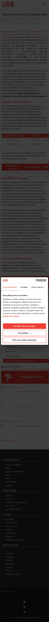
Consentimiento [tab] (10, 287)
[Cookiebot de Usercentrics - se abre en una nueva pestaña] (35, 280)
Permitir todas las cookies (24, 326)
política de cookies (11, 316)
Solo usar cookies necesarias (24, 340)
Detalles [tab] (24, 287)
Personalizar (23, 333)
